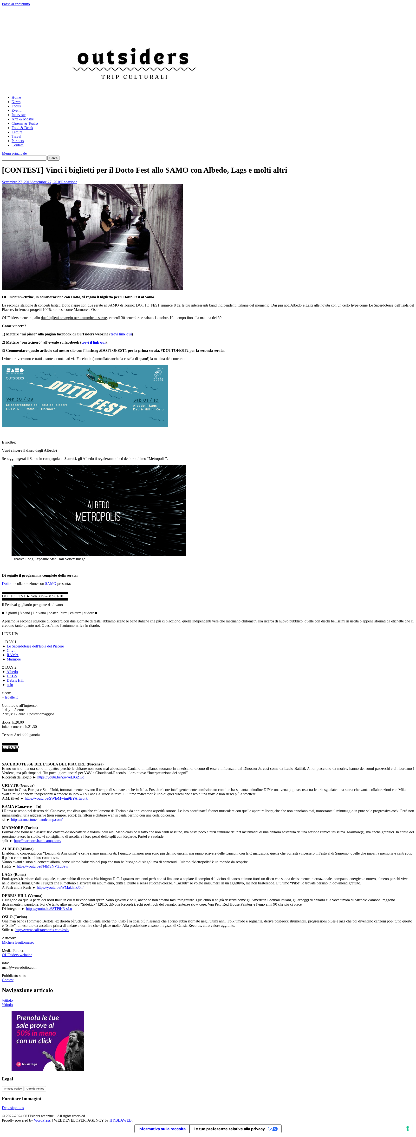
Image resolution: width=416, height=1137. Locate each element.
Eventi (16, 110)
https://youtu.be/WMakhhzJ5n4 (60, 887)
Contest (7, 980)
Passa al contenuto (16, 4)
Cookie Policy (35, 1088)
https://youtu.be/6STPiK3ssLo (49, 909)
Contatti (18, 145)
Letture (17, 132)
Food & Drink (22, 128)
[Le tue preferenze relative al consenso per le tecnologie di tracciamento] (407, 1128)
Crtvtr (11, 650)
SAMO (50, 584)
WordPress (42, 1120)
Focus (16, 106)
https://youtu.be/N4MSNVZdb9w (42, 866)
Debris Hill (15, 680)
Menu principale (14, 153)
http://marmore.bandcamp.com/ (37, 841)
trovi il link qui (93, 342)
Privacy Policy (13, 1088)
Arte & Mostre (23, 119)
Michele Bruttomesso (18, 942)
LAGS (12, 676)
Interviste (19, 115)
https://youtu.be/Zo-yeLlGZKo (60, 777)
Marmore (14, 659)
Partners (18, 141)
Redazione (69, 182)
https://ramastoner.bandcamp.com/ (37, 819)
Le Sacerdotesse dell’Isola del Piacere (35, 646)
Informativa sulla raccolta (162, 1128)
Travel (16, 136)
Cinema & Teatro (25, 123)
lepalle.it (11, 697)
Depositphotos (13, 1108)
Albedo (12, 672)
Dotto (6, 584)
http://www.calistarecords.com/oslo (42, 930)
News (16, 102)
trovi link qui (121, 334)
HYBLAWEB (121, 1120)
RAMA (13, 655)
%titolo (7, 1000)
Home (16, 97)
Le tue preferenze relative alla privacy (229, 1128)
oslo (10, 685)
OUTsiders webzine (17, 955)
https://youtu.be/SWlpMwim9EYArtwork (56, 798)
